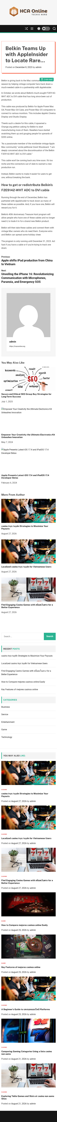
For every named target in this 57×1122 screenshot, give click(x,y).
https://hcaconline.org (17, 346)
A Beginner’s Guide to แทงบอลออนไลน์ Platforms (25, 1009)
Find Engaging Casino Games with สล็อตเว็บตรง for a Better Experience (27, 606)
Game (4, 729)
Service (4, 714)
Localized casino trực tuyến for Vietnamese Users (26, 566)
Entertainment (7, 722)
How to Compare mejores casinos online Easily (23, 682)
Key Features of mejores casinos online (19, 689)
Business (5, 707)
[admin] (28, 315)
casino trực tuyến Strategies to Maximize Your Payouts (26, 656)
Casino (4, 789)
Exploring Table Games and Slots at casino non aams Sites (27, 1097)
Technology (6, 737)
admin (38, 67)
